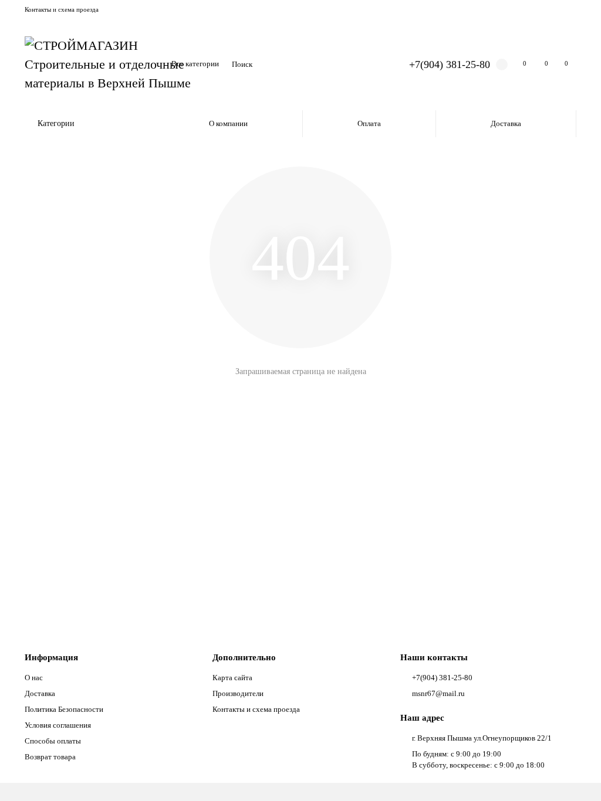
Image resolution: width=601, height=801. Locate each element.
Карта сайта (232, 677)
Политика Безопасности (64, 709)
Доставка (506, 123)
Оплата (369, 123)
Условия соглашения (58, 725)
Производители (238, 693)
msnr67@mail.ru (438, 693)
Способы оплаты (53, 740)
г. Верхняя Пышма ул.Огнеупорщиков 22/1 (482, 738)
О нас (34, 677)
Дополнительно (244, 657)
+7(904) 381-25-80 (449, 64)
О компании (228, 123)
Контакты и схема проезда (62, 9)
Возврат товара (50, 756)
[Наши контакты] (575, 775)
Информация (51, 657)
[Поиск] (370, 64)
